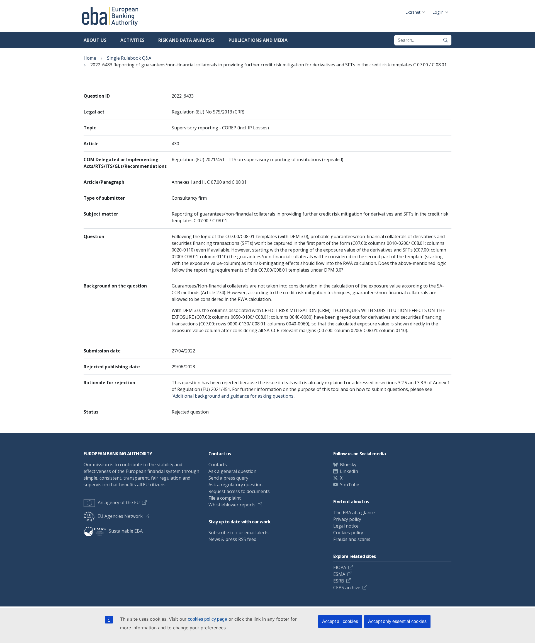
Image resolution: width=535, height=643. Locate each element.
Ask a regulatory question (235, 485)
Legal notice (346, 526)
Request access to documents (239, 491)
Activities (132, 40)
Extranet (412, 12)
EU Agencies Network (120, 516)
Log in (438, 12)
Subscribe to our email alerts (238, 533)
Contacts (217, 464)
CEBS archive (346, 587)
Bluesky (348, 464)
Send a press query (228, 478)
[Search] (445, 40)
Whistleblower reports (232, 505)
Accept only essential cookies (397, 621)
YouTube (349, 485)
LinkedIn (349, 471)
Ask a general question (232, 471)
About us (95, 40)
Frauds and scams (351, 539)
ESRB (338, 581)
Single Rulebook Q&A (129, 58)
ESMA (339, 574)
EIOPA (339, 567)
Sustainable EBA (126, 531)
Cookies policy (348, 533)
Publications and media (258, 40)
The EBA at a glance (354, 512)
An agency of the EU (119, 502)
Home (90, 58)
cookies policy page (207, 619)
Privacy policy (347, 519)
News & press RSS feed (232, 539)
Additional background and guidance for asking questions (233, 396)
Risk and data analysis (186, 40)
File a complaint (224, 498)
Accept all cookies (340, 621)
